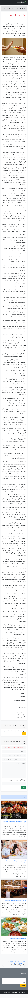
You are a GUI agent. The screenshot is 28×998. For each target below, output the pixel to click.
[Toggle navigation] (3, 2)
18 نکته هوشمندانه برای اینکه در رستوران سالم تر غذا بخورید (15, 861)
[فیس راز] (21, 2)
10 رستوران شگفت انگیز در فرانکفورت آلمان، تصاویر (15, 900)
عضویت (23, 985)
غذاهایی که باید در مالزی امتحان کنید (18, 938)
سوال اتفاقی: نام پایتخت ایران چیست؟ (16, 780)
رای (24, 733)
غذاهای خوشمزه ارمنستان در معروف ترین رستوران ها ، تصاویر (14, 822)
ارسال (23, 787)
